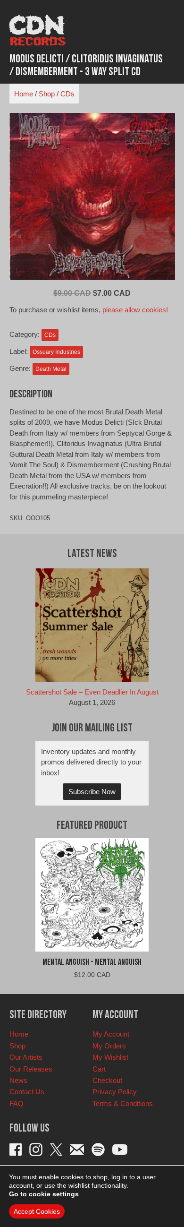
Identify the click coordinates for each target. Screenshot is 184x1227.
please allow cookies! (135, 310)
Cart (99, 1069)
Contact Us (26, 1092)
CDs (67, 94)
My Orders (109, 1046)
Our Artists (25, 1057)
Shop (47, 94)
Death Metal (51, 369)
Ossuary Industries (56, 352)
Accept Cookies (37, 1211)
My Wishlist (110, 1057)
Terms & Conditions (122, 1103)
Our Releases (30, 1069)
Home (23, 94)
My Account (110, 1034)
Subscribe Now (92, 792)
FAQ (16, 1103)
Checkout (107, 1080)
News (18, 1080)
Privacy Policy (114, 1092)
